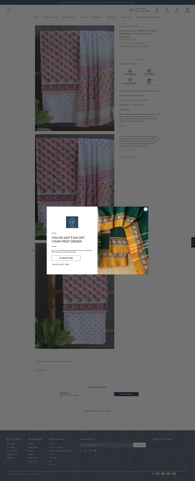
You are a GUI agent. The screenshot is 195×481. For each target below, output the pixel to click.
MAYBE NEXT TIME (61, 264)
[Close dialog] (145, 209)
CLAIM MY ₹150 (66, 258)
